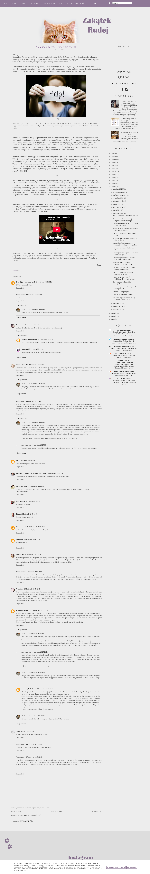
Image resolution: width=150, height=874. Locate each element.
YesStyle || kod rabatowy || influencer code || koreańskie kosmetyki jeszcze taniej (124, 366)
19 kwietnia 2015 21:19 (33, 501)
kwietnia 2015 (118, 213)
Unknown (19, 540)
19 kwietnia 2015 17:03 (56, 473)
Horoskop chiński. (129, 119)
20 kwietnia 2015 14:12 (40, 652)
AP (17, 461)
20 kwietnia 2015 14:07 (37, 633)
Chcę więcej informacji (116, 867)
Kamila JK (20, 555)
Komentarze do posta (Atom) (30, 815)
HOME (6, 3)
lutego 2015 (117, 306)
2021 (113, 168)
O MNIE (15, 3)
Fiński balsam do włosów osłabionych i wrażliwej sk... (124, 278)
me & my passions (124, 330)
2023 (113, 162)
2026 (113, 153)
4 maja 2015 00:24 (27, 731)
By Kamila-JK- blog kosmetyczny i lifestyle (124, 361)
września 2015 (118, 198)
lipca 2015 (117, 204)
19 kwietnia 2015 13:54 (44, 282)
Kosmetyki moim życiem (124, 371)
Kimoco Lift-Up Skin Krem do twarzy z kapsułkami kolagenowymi (123, 342)
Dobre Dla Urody (124, 379)
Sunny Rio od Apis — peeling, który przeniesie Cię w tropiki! (124, 374)
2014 (113, 313)
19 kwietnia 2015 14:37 (37, 365)
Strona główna (56, 811)
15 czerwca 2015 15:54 (34, 744)
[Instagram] (126, 89)
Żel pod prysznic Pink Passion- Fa (125, 216)
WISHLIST (35, 3)
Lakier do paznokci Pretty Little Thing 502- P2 (125, 288)
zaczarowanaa (21, 486)
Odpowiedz (20, 288)
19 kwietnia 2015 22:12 (37, 527)
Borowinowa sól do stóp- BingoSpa (122, 283)
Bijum (18, 514)
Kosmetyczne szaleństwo (124, 346)
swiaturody (20, 501)
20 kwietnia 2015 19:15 (36, 349)
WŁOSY (25, 3)
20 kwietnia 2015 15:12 (45, 689)
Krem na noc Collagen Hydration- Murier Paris (125, 239)
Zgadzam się (131, 867)
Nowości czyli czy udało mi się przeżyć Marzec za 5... (124, 299)
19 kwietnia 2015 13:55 (34, 295)
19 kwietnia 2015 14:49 (37, 309)
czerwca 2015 (118, 207)
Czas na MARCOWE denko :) (123, 295)
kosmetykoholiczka (29, 339)
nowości (24, 821)
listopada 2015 (118, 192)
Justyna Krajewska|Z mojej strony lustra (32, 473)
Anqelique (20, 325)
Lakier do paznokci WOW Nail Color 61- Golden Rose (124, 258)
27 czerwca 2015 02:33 (34, 757)
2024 (113, 159)
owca (18, 731)
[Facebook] (122, 89)
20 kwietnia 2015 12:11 (32, 589)
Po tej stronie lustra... (124, 353)
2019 (113, 174)
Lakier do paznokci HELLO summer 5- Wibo (123, 273)
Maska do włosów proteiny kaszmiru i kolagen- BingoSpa (124, 244)
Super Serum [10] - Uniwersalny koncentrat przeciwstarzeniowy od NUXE (124, 382)
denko (15, 821)
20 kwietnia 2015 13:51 (40, 610)
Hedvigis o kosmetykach (25, 282)
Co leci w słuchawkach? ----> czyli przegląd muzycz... (125, 225)
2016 (113, 183)
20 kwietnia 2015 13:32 (45, 339)
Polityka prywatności (76, 3)
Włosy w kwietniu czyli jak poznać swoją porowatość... (125, 229)
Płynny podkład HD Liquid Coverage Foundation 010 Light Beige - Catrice (129, 104)
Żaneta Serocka (22, 365)
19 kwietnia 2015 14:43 (34, 401)
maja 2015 (117, 210)
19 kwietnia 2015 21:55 (29, 514)
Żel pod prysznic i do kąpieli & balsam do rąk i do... (124, 268)
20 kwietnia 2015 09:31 (32, 555)
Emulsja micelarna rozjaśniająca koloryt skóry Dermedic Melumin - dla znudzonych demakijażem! (124, 334)
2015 (113, 186)
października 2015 (120, 195)
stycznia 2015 (118, 309)
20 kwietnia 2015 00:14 (40, 445)
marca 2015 (117, 303)
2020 (113, 171)
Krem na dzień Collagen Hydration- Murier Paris (122, 263)
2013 (113, 316)
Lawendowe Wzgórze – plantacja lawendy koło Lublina (123, 356)
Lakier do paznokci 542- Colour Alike (124, 234)
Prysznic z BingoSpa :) (121, 292)
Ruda (23, 309)
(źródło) (57, 119)
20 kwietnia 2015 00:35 (32, 540)
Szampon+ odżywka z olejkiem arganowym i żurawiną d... (124, 220)
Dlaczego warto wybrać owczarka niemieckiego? (125, 254)
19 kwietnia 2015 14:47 (37, 422)
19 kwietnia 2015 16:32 (27, 461)
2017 (113, 180)
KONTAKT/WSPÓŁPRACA (52, 3)
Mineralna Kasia (22, 527)
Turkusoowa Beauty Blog (124, 339)
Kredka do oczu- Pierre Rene (129, 133)
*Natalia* (19, 589)
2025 (113, 156)
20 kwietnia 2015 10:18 (34, 572)
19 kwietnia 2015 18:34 (36, 486)
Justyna (25, 349)
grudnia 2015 (118, 189)
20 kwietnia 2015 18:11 (37, 716)
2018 (113, 177)
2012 (113, 319)
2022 (113, 165)
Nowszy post (16, 811)
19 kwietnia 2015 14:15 (32, 325)
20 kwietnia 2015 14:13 (37, 672)
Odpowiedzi (22, 305)
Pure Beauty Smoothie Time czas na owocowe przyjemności (123, 349)
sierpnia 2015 (118, 201)
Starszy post (96, 811)
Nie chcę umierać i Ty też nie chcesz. (123, 249)
